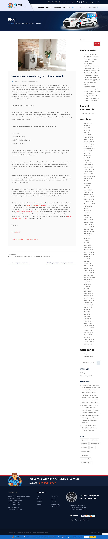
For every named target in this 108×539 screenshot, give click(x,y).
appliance (13, 256)
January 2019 (88, 323)
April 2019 (87, 316)
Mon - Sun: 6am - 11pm (67, 2)
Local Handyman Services (77, 505)
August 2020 (88, 280)
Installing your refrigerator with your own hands (60, 262)
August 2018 (88, 335)
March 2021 (87, 264)
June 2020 (87, 284)
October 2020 (88, 275)
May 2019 (87, 314)
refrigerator (25, 256)
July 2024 (87, 181)
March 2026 (87, 135)
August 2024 (88, 178)
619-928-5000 (52, 2)
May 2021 (87, 259)
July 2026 (87, 126)
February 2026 (88, 137)
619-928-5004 (16, 505)
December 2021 (89, 252)
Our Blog (39, 504)
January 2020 (88, 296)
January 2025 (88, 167)
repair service (85, 451)
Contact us (82, 7)
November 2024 (89, 172)
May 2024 (87, 185)
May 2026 (87, 130)
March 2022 (87, 245)
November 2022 (89, 227)
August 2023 (88, 206)
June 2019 (87, 312)
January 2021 (88, 268)
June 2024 (87, 183)
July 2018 (87, 337)
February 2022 (88, 247)
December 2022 (89, 224)
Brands (48, 7)
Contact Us (54, 496)
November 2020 (89, 273)
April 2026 (87, 132)
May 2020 (87, 286)
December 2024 (89, 169)
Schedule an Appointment (55, 505)
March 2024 (88, 190)
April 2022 (87, 243)
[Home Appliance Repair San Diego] (19, 7)
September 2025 (89, 149)
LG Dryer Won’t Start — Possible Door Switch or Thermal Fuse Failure (91, 98)
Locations (57, 7)
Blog (74, 7)
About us (66, 7)
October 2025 (88, 146)
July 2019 (87, 309)
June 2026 (87, 128)
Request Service (95, 2)
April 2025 (87, 160)
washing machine (48, 256)
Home (38, 496)
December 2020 (89, 270)
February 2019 (88, 321)
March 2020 (87, 291)
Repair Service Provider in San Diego (27, 212)
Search (82, 40)
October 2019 (88, 303)
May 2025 (87, 158)
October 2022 (88, 229)
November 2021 (89, 254)
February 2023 (88, 220)
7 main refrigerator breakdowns (19, 262)
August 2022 (88, 234)
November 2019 (89, 300)
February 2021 (88, 266)
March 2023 (87, 218)
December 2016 (89, 339)
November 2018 (89, 328)
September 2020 (89, 277)
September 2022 (89, 231)
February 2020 (88, 293)
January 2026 (88, 139)
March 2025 (87, 162)
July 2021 (87, 257)
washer (41, 256)
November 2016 (89, 342)
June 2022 (87, 238)
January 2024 (88, 195)
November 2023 (89, 199)
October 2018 (88, 330)
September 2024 (89, 176)
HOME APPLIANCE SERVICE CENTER (36, 205)
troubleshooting (86, 463)
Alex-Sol (17, 81)
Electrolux (84, 444)
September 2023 (89, 204)
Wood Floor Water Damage (78, 507)
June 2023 (87, 211)
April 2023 (87, 215)
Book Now (92, 7)
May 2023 (87, 213)
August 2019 (88, 307)
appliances (94, 440)
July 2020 (87, 282)
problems (19, 256)
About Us (39, 499)
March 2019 (87, 319)
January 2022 (88, 250)
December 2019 (89, 298)
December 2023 (89, 197)
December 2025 (89, 142)
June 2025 (87, 155)
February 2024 (88, 192)
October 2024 (88, 174)
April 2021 (87, 261)
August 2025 (88, 151)
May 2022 (87, 241)
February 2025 (88, 165)
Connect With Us (17, 501)
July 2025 (87, 153)
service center (85, 459)
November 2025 (89, 144)
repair (31, 256)
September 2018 (89, 332)
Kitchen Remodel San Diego (78, 509)
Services (41, 7)
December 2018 (89, 326)
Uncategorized (88, 356)
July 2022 (87, 236)
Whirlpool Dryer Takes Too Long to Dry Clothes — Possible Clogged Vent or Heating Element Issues (92, 79)
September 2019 (89, 305)
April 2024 (87, 188)
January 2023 (88, 222)
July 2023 (87, 208)
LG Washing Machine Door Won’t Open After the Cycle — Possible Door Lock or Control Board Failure (91, 59)
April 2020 (87, 289)
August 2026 (88, 123)
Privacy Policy (95, 533)
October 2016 (88, 344)
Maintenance (95, 444)
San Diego (36, 256)
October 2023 (88, 201)
